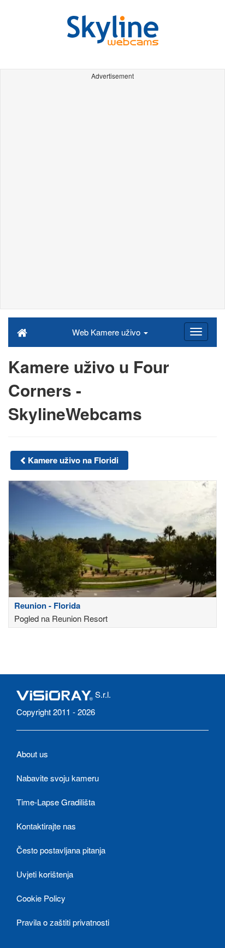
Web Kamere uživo (107, 332)
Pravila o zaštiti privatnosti (62, 922)
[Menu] (196, 331)
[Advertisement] (112, 196)
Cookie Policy (41, 898)
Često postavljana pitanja (60, 850)
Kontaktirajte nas (46, 826)
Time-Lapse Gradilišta (55, 802)
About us (32, 753)
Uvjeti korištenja (44, 874)
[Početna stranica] (22, 331)
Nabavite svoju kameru (57, 778)
